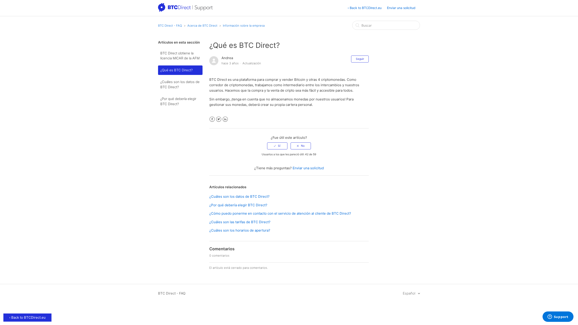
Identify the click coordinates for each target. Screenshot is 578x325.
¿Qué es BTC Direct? (176, 70)
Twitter (218, 119)
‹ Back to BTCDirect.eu (365, 8)
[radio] (277, 145)
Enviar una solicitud (401, 8)
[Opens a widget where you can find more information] (557, 317)
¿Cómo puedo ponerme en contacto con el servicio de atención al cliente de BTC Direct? (280, 213)
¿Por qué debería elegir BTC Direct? (178, 101)
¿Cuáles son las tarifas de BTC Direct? (239, 222)
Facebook (212, 119)
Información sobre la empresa (244, 25)
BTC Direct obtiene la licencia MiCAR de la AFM (180, 55)
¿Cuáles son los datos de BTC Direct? (180, 84)
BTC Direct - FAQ (170, 25)
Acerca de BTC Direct (202, 25)
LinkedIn (225, 119)
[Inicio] (185, 10)
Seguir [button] (360, 58)
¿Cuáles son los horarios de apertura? (239, 230)
